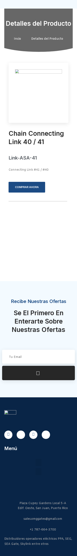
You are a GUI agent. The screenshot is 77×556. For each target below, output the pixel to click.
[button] (38, 462)
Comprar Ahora (27, 187)
